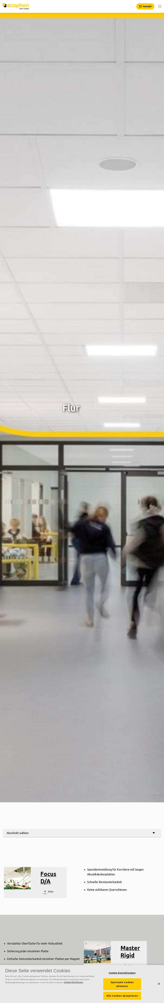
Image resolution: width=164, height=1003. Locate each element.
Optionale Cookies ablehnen (122, 984)
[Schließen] (158, 983)
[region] (82, 984)
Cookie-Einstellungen (122, 972)
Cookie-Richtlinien (73, 982)
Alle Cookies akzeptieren (122, 995)
